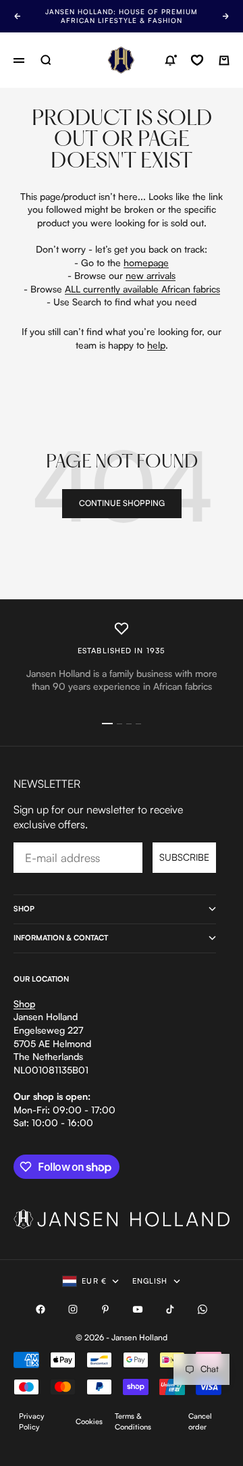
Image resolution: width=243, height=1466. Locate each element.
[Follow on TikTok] (170, 1309)
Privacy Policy (31, 1421)
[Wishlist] (197, 60)
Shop (24, 1003)
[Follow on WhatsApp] (202, 1309)
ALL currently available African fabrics (142, 289)
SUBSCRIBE (184, 857)
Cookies (89, 1421)
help (156, 345)
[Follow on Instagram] (73, 1309)
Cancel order (200, 1421)
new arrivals (151, 275)
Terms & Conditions (133, 1421)
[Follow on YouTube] (137, 1309)
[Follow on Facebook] (40, 1309)
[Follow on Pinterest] (105, 1309)
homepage (146, 262)
